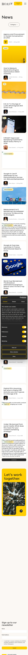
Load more (14, 459)
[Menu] (25, 3)
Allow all (14, 347)
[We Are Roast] (7, 3)
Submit (14, 648)
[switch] (24, 332)
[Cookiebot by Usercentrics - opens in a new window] (20, 298)
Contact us (18, 3)
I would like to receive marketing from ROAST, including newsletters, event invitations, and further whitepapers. (15, 642)
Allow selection (14, 352)
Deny (14, 356)
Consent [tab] (5, 301)
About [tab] (23, 301)
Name (3, 628)
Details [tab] (14, 301)
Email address (5, 634)
